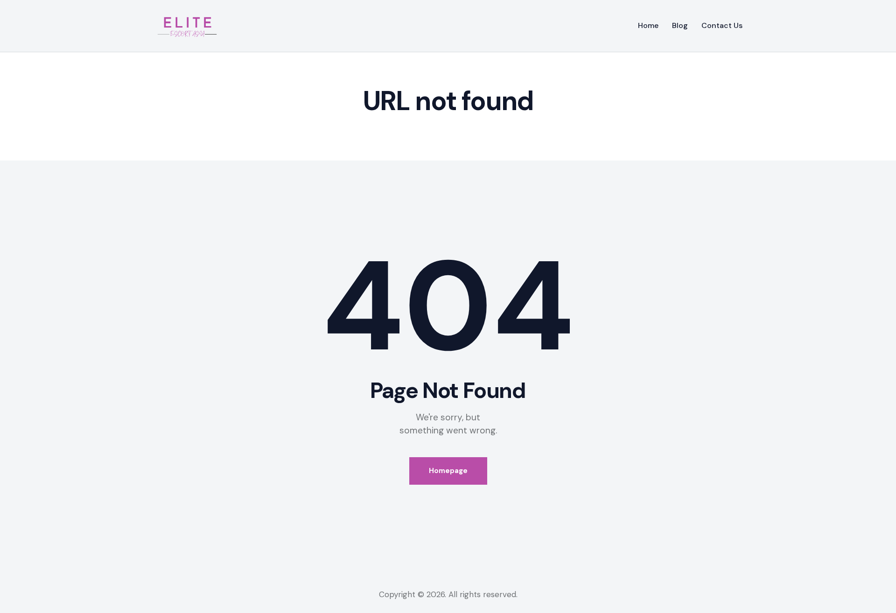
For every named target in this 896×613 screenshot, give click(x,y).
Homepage (448, 470)
